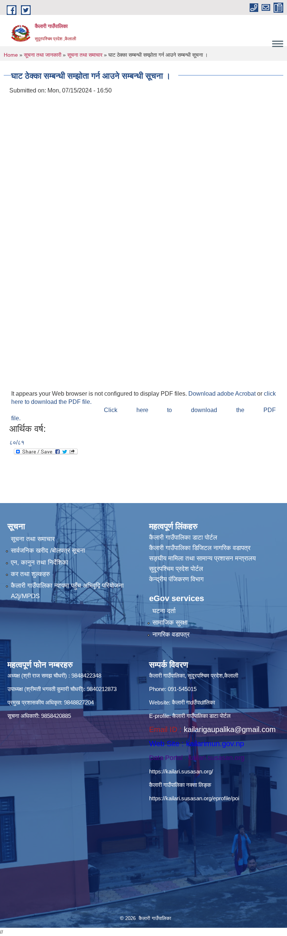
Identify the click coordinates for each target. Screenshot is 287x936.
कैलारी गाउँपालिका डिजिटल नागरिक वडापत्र (199, 548)
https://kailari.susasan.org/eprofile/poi (194, 798)
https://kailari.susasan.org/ (181, 771)
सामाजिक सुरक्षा (170, 622)
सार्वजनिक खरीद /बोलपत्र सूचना (48, 550)
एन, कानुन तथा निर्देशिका (39, 562)
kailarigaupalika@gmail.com (230, 729)
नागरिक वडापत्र (170, 634)
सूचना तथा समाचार (84, 55)
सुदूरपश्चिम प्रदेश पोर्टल (176, 568)
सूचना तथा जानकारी (42, 55)
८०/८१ (16, 442)
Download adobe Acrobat (222, 393)
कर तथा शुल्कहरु (30, 574)
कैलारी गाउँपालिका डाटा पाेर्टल (183, 537)
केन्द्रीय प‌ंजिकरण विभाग (176, 579)
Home (11, 55)
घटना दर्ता (164, 611)
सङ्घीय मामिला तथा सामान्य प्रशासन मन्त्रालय (202, 558)
